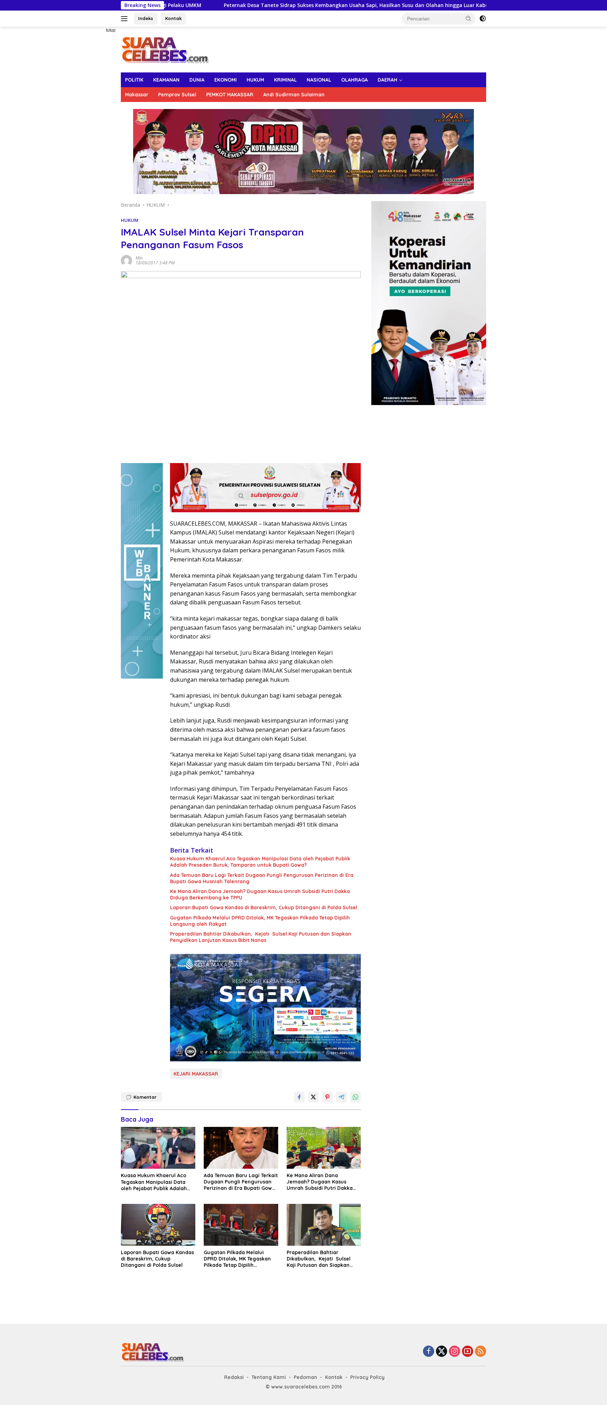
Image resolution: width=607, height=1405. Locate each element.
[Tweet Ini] (313, 1097)
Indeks (145, 18)
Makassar (136, 94)
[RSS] (480, 1352)
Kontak (173, 18)
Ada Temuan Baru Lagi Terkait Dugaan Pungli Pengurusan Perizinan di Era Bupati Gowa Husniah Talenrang (261, 878)
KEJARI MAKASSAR (196, 1074)
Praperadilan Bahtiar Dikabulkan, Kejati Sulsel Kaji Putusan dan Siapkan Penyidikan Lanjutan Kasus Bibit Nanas (260, 937)
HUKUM (255, 80)
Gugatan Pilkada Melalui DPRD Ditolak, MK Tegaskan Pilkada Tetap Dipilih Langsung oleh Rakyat (260, 921)
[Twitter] (441, 1352)
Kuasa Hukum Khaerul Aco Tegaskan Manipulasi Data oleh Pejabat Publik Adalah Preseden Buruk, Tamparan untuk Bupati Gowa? (260, 861)
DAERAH (387, 80)
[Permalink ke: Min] (126, 259)
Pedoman (305, 1377)
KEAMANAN (166, 80)
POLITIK (134, 80)
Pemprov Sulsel (177, 94)
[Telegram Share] (341, 1097)
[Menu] (125, 19)
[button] (469, 18)
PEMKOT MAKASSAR (229, 94)
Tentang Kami (269, 1377)
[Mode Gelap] (482, 19)
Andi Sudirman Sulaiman (294, 94)
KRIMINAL (285, 80)
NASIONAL (319, 80)
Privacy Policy (367, 1377)
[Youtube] (467, 1352)
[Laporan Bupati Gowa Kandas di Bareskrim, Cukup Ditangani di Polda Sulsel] (158, 1225)
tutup (111, 30)
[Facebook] (428, 1352)
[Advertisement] (96, 132)
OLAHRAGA (354, 80)
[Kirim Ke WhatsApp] (355, 1097)
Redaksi (234, 1377)
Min (139, 258)
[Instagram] (454, 1352)
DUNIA (196, 80)
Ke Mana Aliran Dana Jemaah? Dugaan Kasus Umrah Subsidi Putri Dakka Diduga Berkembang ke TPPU (260, 894)
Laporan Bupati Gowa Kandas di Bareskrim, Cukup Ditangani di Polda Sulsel (263, 907)
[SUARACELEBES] (165, 49)
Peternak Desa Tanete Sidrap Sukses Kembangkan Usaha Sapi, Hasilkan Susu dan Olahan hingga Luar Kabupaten (290, 5)
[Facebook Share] (299, 1097)
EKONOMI (225, 80)
